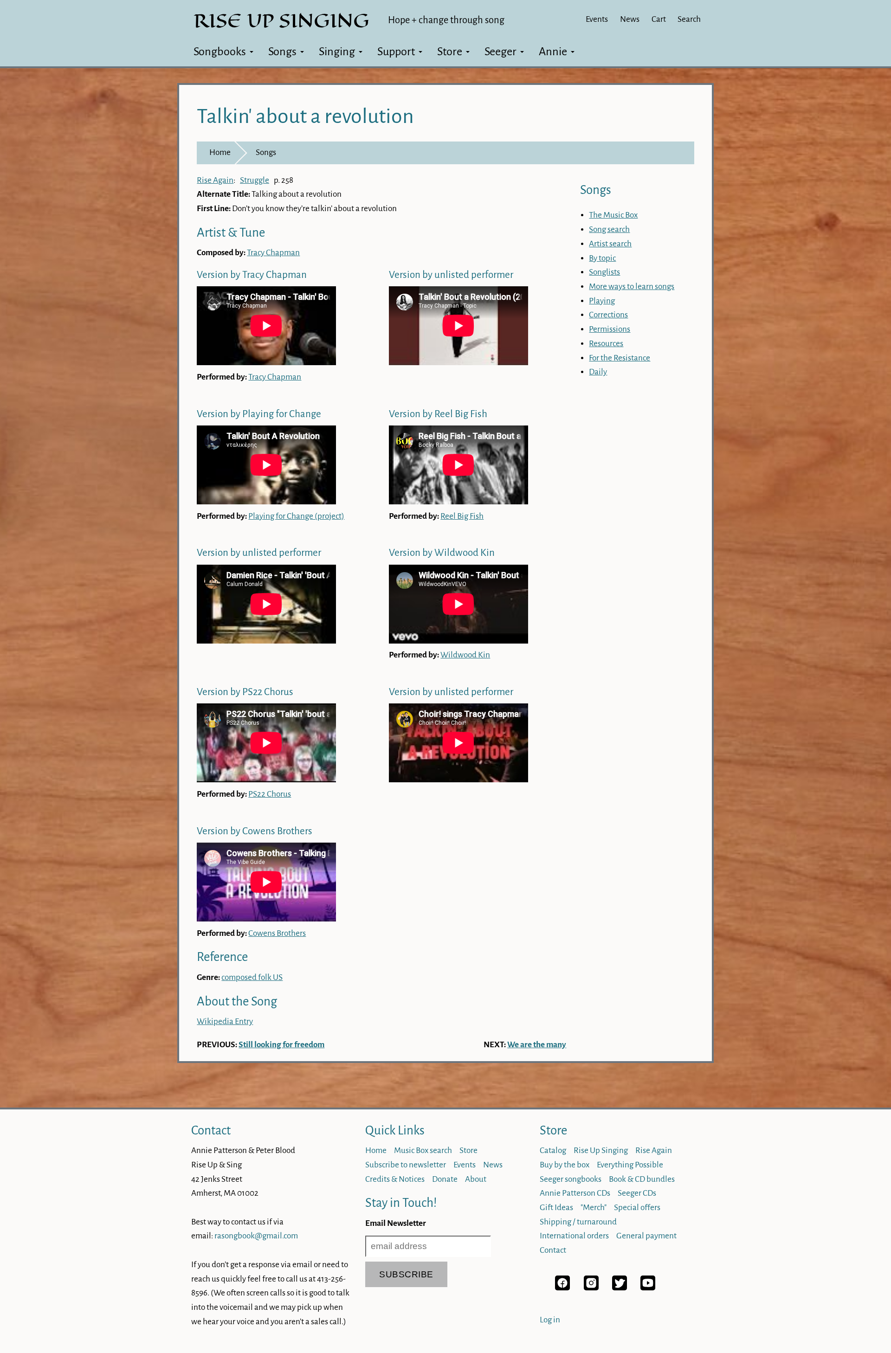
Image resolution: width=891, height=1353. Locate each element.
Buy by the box (564, 1164)
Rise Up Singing (601, 1150)
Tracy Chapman (273, 252)
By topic (602, 258)
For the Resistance (619, 358)
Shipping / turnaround (578, 1222)
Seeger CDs (637, 1193)
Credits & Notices (395, 1179)
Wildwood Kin (465, 655)
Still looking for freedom (281, 1044)
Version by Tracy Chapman (252, 275)
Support (396, 51)
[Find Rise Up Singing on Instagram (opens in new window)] (591, 1287)
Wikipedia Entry (225, 1021)
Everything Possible (630, 1164)
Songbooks (220, 51)
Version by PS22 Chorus (245, 692)
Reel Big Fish (462, 516)
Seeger (500, 51)
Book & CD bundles (642, 1179)
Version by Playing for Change (259, 414)
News (629, 19)
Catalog (553, 1150)
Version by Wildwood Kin (442, 553)
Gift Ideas (556, 1207)
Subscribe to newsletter (405, 1164)
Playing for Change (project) (296, 516)
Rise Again (215, 180)
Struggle (254, 180)
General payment (646, 1235)
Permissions (609, 329)
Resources (606, 343)
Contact (211, 1130)
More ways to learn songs (631, 286)
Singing (337, 51)
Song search (609, 229)
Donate (445, 1179)
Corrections (608, 314)
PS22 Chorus (269, 794)
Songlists (604, 272)
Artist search (610, 243)
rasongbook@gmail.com (256, 1235)
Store (449, 51)
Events (597, 19)
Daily (598, 371)
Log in (550, 1319)
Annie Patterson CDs (575, 1193)
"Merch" (594, 1207)
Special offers (637, 1207)
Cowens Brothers (277, 933)
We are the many (536, 1044)
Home (220, 152)
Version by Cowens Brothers (254, 831)
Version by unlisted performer (451, 275)
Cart (659, 19)
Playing (602, 300)
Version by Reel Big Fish (438, 414)
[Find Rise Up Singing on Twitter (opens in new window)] (619, 1287)
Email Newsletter (395, 1223)
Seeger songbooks (570, 1179)
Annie (553, 51)
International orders (574, 1235)
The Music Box (613, 215)
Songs (282, 51)
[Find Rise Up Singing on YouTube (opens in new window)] (648, 1287)
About (475, 1179)
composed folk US (252, 977)
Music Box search (423, 1150)
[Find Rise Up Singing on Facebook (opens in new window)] (562, 1287)
